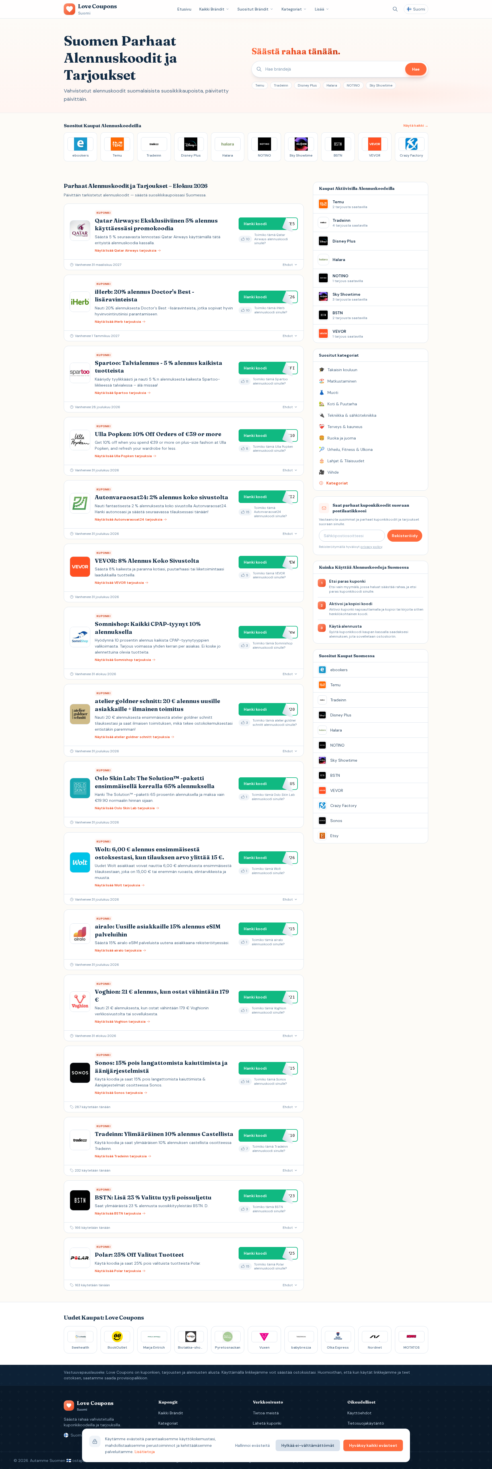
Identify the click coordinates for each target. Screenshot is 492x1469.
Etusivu (184, 9)
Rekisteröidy (405, 535)
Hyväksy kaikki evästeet (373, 1445)
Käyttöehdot (359, 1412)
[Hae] (395, 9)
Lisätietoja (145, 1451)
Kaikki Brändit (211, 9)
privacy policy (371, 547)
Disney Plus (307, 85)
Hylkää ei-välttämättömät (307, 1445)
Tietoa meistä (266, 1412)
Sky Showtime (381, 85)
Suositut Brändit (252, 9)
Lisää (319, 9)
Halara (332, 85)
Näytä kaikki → (415, 125)
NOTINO (353, 85)
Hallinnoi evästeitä (252, 1445)
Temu (259, 85)
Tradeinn (281, 85)
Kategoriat (292, 9)
